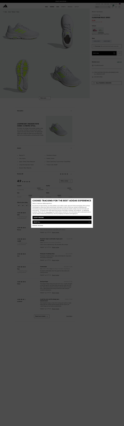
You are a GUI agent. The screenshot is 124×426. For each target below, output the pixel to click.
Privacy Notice (49, 212)
